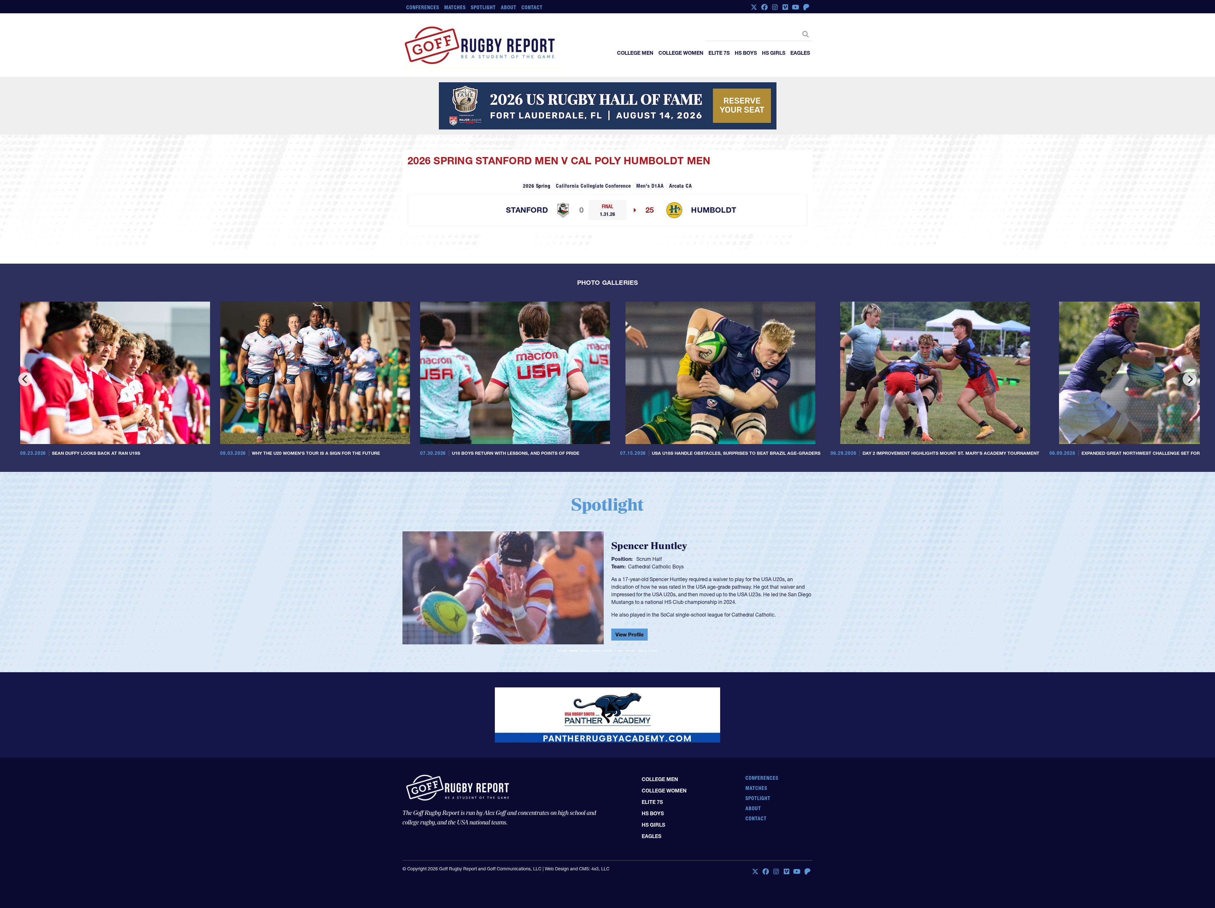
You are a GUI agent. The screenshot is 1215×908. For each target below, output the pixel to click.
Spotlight (483, 7)
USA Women (642, 597)
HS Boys (746, 53)
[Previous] (25, 411)
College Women (680, 53)
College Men (635, 53)
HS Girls (773, 53)
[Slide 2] (573, 682)
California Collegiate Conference (593, 218)
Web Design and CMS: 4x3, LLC (577, 874)
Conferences (422, 7)
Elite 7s (719, 53)
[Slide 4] (596, 682)
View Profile (629, 668)
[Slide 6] (619, 682)
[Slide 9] (653, 682)
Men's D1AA (650, 218)
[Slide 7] (630, 682)
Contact (532, 7)
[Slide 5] (607, 682)
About (508, 7)
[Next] (1190, 411)
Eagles (800, 53)
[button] (433, 622)
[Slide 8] (641, 682)
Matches (455, 7)
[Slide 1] (562, 682)
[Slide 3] (584, 682)
